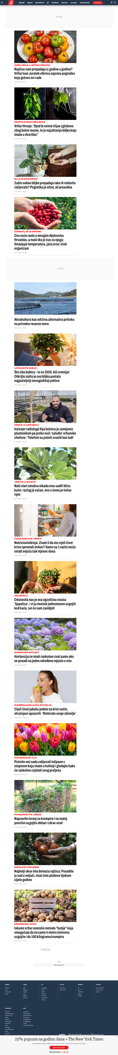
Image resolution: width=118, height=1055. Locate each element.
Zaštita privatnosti (27, 1015)
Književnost (80, 992)
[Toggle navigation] (1, 2)
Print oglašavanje (27, 1021)
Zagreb (6, 994)
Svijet (6, 990)
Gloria (6, 1025)
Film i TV (80, 990)
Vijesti (21, 3)
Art (78, 988)
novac (62, 984)
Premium (39, 3)
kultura (80, 984)
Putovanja (44, 995)
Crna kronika (8, 992)
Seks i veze (44, 994)
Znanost (43, 990)
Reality (97, 992)
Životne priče (44, 997)
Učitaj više (44, 950)
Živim (6, 1031)
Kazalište (80, 995)
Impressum (25, 1011)
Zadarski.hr (7, 1033)
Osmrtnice (85, 3)
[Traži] (115, 2)
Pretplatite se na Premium (86, 1035)
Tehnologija (44, 988)
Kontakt (25, 1023)
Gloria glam (7, 1027)
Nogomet (25, 990)
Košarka (25, 992)
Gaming (43, 999)
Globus (6, 1017)
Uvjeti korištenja (26, 1013)
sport (25, 984)
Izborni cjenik (26, 1017)
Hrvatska (7, 988)
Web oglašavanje (27, 1019)
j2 (42, 984)
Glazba (79, 994)
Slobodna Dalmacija (9, 1013)
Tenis (24, 994)
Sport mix (25, 997)
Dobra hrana (8, 1023)
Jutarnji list (7, 1011)
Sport (30, 3)
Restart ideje (62, 990)
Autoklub (7, 1019)
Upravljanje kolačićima (28, 1025)
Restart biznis (63, 988)
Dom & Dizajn (8, 1021)
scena (98, 984)
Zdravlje (43, 992)
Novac (65, 3)
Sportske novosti (8, 1015)
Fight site (25, 995)
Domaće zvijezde (100, 988)
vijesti (7, 984)
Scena (74, 3)
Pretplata (97, 3)
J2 (48, 3)
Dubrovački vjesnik (9, 1029)
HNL (24, 988)
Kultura (55, 3)
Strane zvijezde (99, 990)
